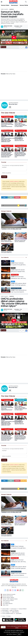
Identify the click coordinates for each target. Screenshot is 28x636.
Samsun (11, 9)
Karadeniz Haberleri (16, 288)
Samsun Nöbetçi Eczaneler (9, 594)
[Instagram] (13, 590)
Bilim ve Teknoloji (14, 610)
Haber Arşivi (5, 605)
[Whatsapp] (23, 590)
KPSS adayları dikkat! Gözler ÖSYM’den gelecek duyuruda (18, 284)
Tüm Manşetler (6, 602)
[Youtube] (18, 590)
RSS (4, 627)
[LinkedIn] (15, 590)
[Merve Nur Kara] (4, 105)
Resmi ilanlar (5, 610)
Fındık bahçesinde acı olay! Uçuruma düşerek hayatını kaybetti (19, 291)
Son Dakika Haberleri (8, 603)
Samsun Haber (5, 5)
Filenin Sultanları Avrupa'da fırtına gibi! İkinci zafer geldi (18, 264)
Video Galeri (4, 9)
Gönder (4, 176)
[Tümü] (26, 257)
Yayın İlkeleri (18, 613)
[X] (8, 590)
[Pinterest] (10, 590)
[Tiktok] (20, 590)
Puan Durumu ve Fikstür (8, 600)
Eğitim (12, 281)
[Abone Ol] (26, 47)
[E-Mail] (10, 107)
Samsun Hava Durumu (8, 595)
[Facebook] (5, 590)
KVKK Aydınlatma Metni (8, 613)
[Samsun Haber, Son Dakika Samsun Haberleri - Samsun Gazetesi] (13, 2)
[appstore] (8, 620)
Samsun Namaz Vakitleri (8, 597)
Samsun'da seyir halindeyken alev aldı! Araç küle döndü (18, 277)
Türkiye (13, 267)
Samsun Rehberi (23, 608)
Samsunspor (14, 5)
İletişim (9, 616)
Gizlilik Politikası (15, 611)
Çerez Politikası (5, 611)
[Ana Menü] (1, 1)
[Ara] (26, 2)
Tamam (19, 634)
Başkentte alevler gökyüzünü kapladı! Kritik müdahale (18, 270)
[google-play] (20, 620)
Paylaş (4, 46)
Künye (3, 616)
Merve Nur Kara (13, 104)
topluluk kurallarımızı (14, 181)
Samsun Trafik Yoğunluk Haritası (10, 598)
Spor (12, 261)
